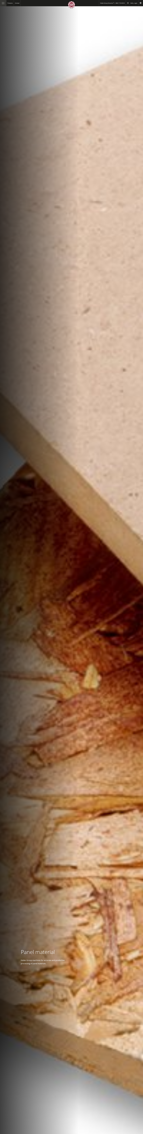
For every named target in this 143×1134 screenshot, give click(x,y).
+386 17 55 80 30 (120, 3)
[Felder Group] (71, 5)
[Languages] (140, 3)
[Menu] (3, 3)
